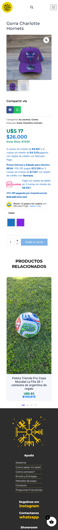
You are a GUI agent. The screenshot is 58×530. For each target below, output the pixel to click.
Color (11, 212)
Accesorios (24, 119)
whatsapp (29, 517)
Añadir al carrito (34, 242)
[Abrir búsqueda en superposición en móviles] (31, 7)
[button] (53, 7)
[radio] (11, 222)
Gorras (34, 119)
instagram (29, 506)
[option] (29, 57)
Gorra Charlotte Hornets (29, 123)
